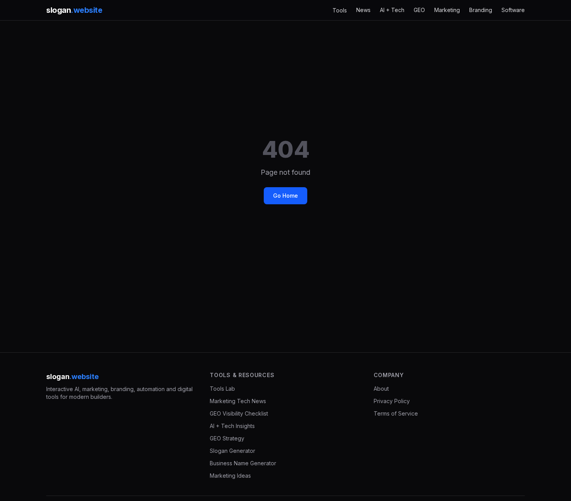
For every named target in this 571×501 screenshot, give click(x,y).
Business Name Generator (243, 463)
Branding (480, 10)
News (363, 10)
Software (513, 10)
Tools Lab (222, 388)
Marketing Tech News (238, 401)
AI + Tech (392, 10)
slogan (74, 10)
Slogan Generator (232, 450)
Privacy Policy (392, 401)
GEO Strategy (227, 438)
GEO (419, 10)
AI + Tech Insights (232, 426)
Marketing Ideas (230, 475)
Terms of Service (396, 413)
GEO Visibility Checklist (239, 413)
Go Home (285, 195)
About (381, 388)
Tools (340, 10)
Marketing (447, 10)
